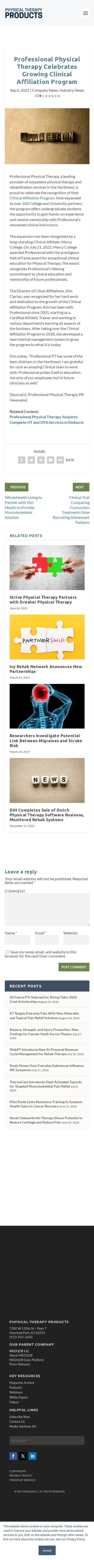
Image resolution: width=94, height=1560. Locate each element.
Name (11, 933)
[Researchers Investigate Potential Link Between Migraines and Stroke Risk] (47, 706)
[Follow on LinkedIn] (32, 1456)
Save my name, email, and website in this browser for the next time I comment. (40, 954)
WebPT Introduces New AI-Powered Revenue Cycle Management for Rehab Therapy (44, 1051)
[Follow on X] (23, 1456)
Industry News (72, 90)
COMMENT (15, 891)
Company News (45, 90)
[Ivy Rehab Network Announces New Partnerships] (47, 637)
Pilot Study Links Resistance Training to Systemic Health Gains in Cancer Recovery (46, 1104)
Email (41, 933)
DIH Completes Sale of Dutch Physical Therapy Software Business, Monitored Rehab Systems (47, 814)
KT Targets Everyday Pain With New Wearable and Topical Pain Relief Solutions (44, 1015)
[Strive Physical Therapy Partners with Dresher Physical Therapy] (47, 567)
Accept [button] (47, 1550)
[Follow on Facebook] (13, 1456)
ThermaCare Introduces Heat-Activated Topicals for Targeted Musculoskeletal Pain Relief (46, 1084)
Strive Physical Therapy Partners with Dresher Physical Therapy (43, 599)
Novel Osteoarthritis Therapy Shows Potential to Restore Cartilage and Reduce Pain (46, 1120)
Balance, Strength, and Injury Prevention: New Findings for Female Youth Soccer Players (44, 1032)
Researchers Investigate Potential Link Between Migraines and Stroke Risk (46, 740)
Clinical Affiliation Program (32, 198)
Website (70, 933)
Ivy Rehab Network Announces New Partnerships (46, 669)
